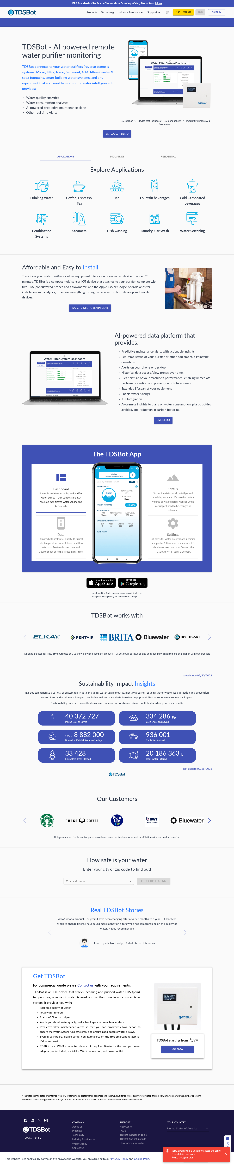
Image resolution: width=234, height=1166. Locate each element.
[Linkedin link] (32, 1120)
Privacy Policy (119, 1159)
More (158, 3)
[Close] (226, 1154)
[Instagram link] (46, 1120)
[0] (167, 12)
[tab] (65, 157)
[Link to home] (46, 1129)
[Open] (130, 881)
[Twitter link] (39, 1121)
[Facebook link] (25, 1120)
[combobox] (99, 881)
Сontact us (85, 985)
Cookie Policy (142, 1159)
